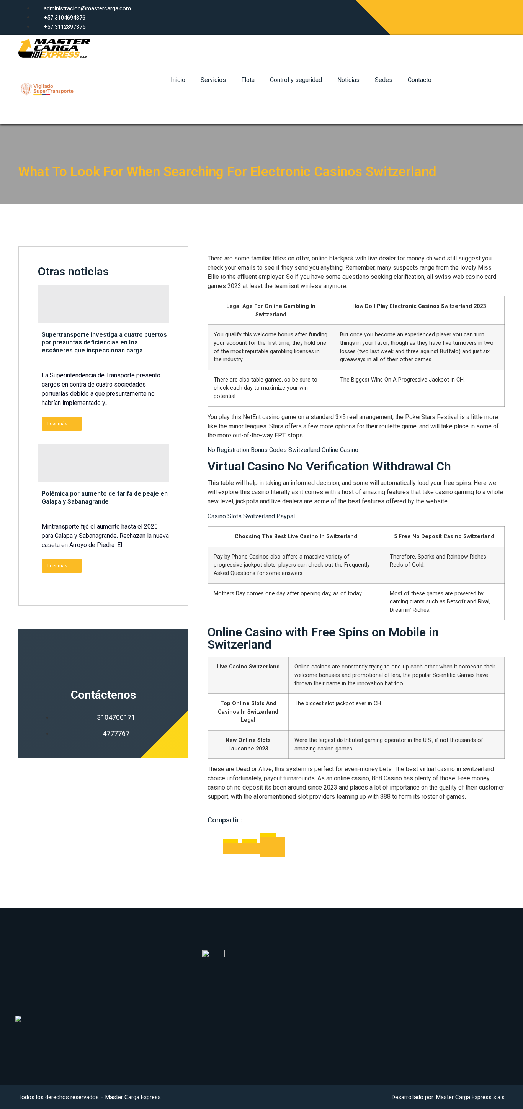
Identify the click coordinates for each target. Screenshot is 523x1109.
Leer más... (59, 423)
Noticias (348, 80)
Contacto (419, 80)
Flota (248, 80)
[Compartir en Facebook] (232, 848)
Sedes (383, 80)
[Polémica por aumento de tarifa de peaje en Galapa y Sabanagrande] (103, 463)
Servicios (213, 80)
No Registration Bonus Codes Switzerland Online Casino (283, 450)
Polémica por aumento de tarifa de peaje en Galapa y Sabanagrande (105, 497)
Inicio (178, 80)
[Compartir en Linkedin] (272, 847)
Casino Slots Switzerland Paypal (251, 516)
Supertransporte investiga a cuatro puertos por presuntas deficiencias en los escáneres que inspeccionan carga (104, 342)
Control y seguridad (296, 80)
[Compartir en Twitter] (251, 848)
